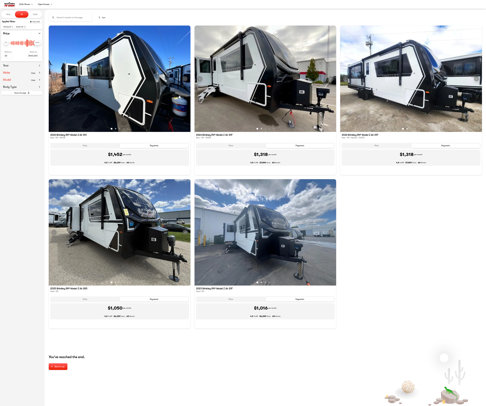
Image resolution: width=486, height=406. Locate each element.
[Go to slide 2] (115, 128)
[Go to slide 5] (127, 128)
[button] (59, 79)
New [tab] (8, 14)
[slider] (6, 42)
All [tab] (22, 14)
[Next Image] (185, 78)
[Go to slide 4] (123, 128)
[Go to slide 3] (119, 128)
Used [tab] (35, 14)
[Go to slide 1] (111, 128)
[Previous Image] (54, 78)
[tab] (85, 145)
